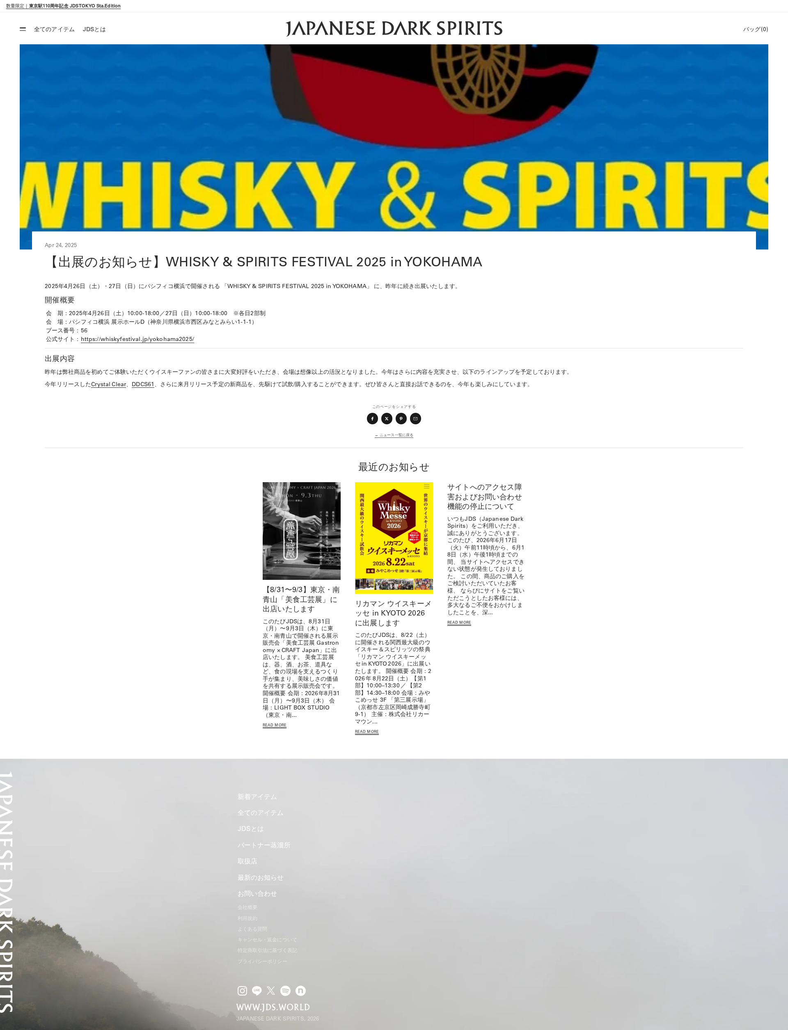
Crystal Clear (108, 384)
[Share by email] (415, 418)
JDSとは (94, 29)
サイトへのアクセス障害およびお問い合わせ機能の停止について (484, 496)
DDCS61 (143, 384)
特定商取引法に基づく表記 (267, 950)
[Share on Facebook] (372, 418)
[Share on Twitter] (387, 418)
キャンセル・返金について (267, 939)
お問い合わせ (257, 893)
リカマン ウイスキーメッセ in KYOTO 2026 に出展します (393, 613)
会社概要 (247, 907)
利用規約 (247, 918)
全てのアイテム (54, 29)
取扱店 (247, 861)
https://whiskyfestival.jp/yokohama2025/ (137, 339)
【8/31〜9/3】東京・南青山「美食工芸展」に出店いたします (301, 599)
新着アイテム (257, 796)
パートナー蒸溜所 (264, 845)
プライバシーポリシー (262, 961)
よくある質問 (253, 929)
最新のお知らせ (261, 877)
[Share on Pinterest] (401, 418)
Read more (274, 725)
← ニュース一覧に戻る (394, 435)
